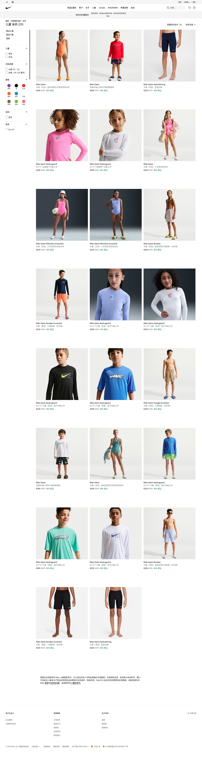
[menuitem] (182, 2)
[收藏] (190, 8)
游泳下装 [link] (10, 34)
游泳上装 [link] (10, 31)
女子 (87, 7)
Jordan (102, 7)
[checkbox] (16, 53)
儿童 (94, 7)
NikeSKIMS (113, 7)
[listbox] (190, 24)
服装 (7, 21)
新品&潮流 (71, 7)
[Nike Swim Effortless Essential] (62, 215)
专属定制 (124, 7)
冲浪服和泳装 (16, 21)
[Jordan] (7, 2)
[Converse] (12, 2)
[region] (15, 80)
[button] (17, 48)
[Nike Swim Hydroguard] (62, 135)
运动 (133, 7)
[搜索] (168, 8)
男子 (81, 7)
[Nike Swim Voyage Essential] (169, 374)
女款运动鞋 (55, 682)
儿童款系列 (75, 682)
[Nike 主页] (9, 7)
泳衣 (24, 21)
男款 (46, 682)
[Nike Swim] (62, 55)
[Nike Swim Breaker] (169, 215)
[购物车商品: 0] (194, 8)
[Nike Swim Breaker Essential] (62, 294)
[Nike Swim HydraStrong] (169, 55)
